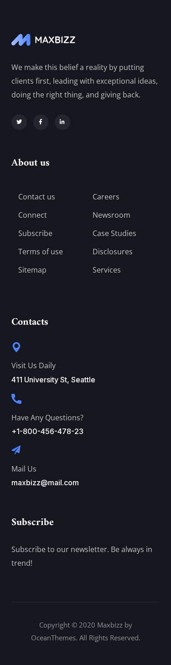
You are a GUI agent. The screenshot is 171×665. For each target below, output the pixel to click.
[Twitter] (19, 122)
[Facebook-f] (41, 122)
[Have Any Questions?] (16, 399)
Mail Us (23, 469)
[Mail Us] (16, 450)
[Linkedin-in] (62, 122)
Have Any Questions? (47, 418)
